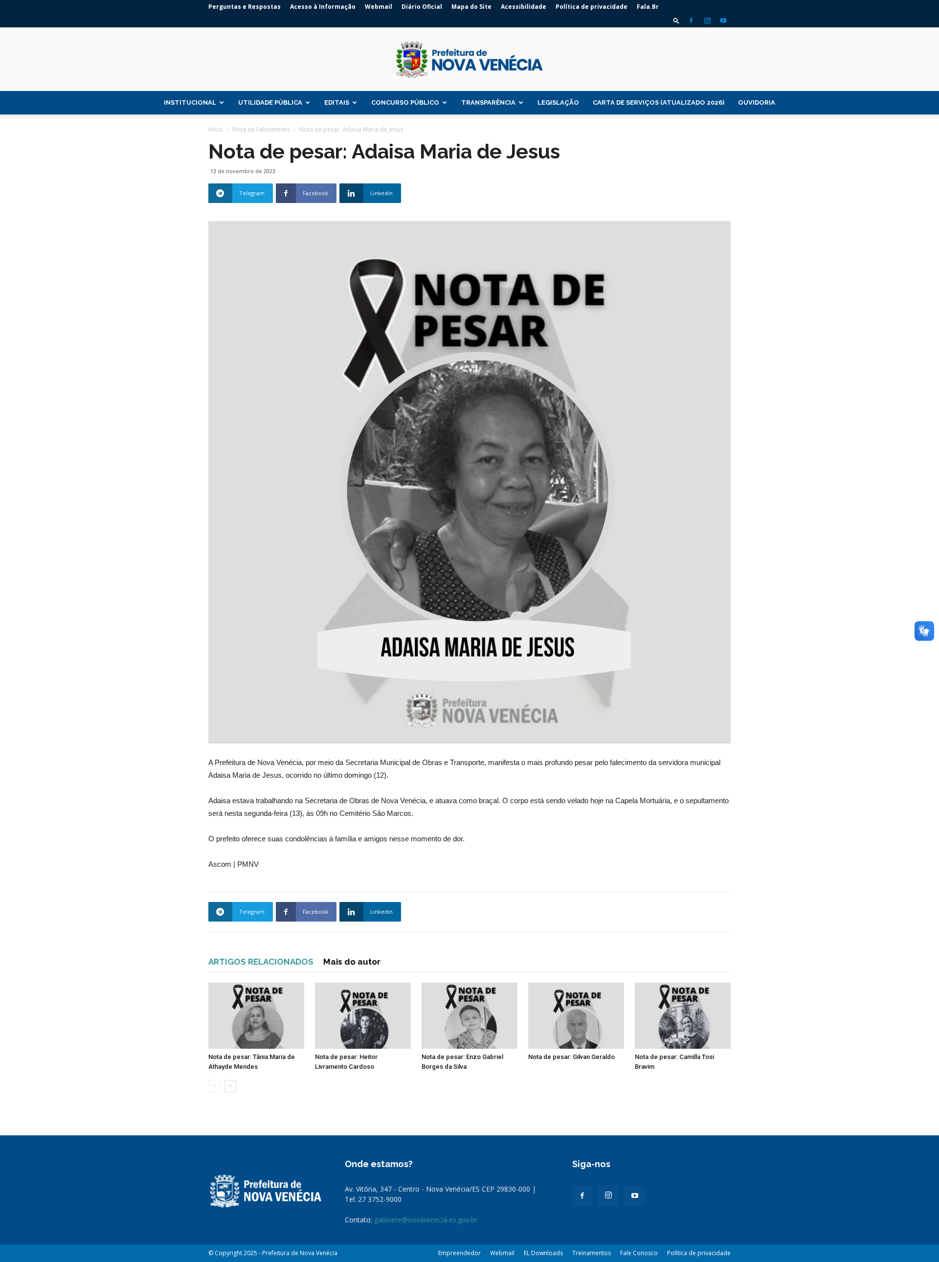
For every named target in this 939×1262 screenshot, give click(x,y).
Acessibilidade (523, 6)
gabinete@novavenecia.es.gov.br (425, 1219)
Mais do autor (351, 962)
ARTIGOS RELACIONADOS (260, 962)
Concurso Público (405, 102)
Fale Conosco (639, 1253)
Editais (336, 102)
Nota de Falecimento (261, 129)
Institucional (190, 102)
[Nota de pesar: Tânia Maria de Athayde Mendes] (256, 1016)
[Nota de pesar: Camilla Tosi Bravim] (683, 1016)
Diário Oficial (422, 6)
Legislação (558, 102)
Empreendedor (459, 1253)
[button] (676, 20)
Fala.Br (648, 6)
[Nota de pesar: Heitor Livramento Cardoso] (363, 1016)
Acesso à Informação (323, 6)
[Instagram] (707, 20)
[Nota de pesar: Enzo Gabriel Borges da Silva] (469, 1016)
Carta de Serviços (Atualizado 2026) (658, 102)
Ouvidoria (756, 102)
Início (215, 129)
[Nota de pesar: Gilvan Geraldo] (576, 1016)
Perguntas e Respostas (244, 6)
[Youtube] (723, 20)
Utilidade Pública (270, 102)
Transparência (488, 102)
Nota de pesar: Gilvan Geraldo (571, 1056)
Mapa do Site (471, 6)
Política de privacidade (591, 6)
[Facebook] (691, 20)
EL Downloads (543, 1253)
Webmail (378, 6)
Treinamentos (591, 1253)
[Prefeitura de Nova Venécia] (469, 60)
